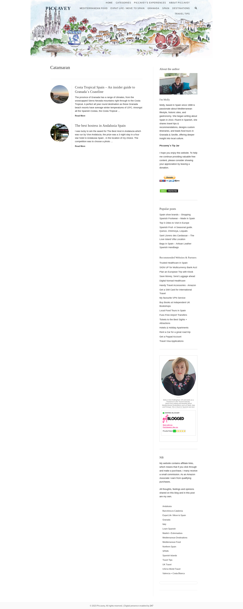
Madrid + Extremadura (172, 533)
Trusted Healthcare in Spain (173, 263)
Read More (80, 116)
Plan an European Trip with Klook (176, 272)
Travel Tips (167, 560)
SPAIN (166, 551)
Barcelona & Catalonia (173, 511)
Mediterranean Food (172, 542)
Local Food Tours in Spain (172, 310)
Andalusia (167, 506)
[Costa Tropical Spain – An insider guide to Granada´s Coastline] (59, 94)
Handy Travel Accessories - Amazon (177, 285)
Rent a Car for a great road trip (174, 332)
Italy (164, 524)
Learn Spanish (169, 529)
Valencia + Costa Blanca (174, 573)
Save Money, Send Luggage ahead (177, 276)
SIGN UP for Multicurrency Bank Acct (178, 267)
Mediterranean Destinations (175, 538)
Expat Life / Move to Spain (174, 515)
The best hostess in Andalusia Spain (100, 125)
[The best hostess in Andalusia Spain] (59, 132)
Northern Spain (169, 547)
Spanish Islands (170, 555)
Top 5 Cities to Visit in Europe (174, 223)
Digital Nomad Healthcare (172, 280)
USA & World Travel (171, 569)
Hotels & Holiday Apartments (173, 327)
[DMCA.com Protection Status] (168, 192)
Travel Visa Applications (171, 341)
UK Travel (167, 564)
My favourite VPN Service (172, 298)
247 (151, 606)
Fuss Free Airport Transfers (173, 315)
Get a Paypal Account (170, 336)
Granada (166, 520)
